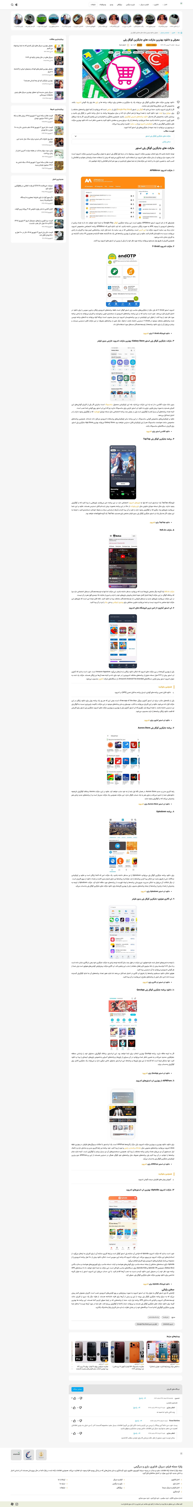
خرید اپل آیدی (155, 1498)
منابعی (109, 109)
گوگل (116, 223)
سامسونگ (109, 404)
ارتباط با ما (61, 1479)
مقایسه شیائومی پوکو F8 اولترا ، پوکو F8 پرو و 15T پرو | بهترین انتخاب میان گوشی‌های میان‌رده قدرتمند (92, 1368)
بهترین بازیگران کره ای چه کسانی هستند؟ (38, 80)
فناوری (156, 5)
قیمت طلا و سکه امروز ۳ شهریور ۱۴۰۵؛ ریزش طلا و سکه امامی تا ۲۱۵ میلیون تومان (33, 117)
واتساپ (132, 1148)
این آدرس (142, 230)
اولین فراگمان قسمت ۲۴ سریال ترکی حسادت (18, 26)
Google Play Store (124, 109)
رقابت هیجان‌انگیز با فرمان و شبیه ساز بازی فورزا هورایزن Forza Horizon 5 (138, 26)
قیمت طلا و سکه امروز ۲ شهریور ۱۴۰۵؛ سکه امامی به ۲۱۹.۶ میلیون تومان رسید (34, 164)
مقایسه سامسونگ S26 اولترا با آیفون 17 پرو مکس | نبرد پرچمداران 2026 (128, 1368)
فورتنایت (97, 411)
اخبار (165, 5)
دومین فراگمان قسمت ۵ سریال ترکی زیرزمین (162, 26)
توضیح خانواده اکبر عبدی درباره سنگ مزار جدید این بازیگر (35, 140)
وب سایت (133, 124)
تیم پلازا (178, 45)
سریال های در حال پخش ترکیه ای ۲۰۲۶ (39, 57)
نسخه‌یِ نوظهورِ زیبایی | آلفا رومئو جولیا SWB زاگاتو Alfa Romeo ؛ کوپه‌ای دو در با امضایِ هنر (54, 26)
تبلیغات (93, 4)
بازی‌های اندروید (134, 502)
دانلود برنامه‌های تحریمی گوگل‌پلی (136, 116)
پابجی (126, 1148)
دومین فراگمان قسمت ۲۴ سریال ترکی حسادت (66, 26)
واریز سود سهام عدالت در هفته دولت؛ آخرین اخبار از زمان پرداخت (34, 152)
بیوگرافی (119, 4)
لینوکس (115, 602)
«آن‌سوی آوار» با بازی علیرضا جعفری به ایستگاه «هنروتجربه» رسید (36, 199)
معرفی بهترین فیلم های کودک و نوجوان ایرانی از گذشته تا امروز (33, 70)
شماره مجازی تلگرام (176, 1498)
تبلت (160, 113)
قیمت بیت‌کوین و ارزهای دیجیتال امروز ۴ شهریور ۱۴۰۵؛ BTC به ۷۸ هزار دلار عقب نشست (34, 222)
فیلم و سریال (145, 5)
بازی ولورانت (134, 506)
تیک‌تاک (138, 1148)
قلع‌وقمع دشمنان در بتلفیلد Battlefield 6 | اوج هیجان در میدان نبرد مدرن (90, 26)
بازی (96, 102)
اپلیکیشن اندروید (146, 124)
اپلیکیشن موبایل (164, 33)
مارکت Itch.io (169, 591)
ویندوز (121, 602)
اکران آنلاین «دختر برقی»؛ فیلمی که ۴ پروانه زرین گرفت (34, 209)
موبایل (168, 113)
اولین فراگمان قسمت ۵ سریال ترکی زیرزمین (114, 26)
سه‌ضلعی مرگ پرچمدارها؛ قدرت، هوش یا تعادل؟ (165, 1367)
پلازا (179, 33)
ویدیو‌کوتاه (103, 4)
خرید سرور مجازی (144, 1498)
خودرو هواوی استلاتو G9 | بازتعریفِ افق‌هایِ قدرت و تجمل (150, 26)
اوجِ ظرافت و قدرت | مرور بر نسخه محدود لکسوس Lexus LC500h (102, 26)
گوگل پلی (140, 109)
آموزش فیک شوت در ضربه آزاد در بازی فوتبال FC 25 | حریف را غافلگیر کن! (42, 26)
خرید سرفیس (165, 1498)
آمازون (101, 679)
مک (106, 602)
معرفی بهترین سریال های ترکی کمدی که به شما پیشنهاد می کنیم (33, 47)
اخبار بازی (176, 1483)
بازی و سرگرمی (130, 4)
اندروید (78, 102)
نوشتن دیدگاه (77, 1389)
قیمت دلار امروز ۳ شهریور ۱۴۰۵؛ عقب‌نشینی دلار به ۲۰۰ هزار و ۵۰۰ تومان (33, 129)
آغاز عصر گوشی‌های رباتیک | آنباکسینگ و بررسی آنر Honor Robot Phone (30, 26)
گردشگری (176, 1492)
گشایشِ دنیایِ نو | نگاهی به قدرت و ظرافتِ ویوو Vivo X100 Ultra (78, 26)
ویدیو (111, 4)
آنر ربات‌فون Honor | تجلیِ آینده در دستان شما (174, 26)
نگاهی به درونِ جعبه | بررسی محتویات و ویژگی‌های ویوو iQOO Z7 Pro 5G (126, 26)
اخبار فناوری (175, 1479)
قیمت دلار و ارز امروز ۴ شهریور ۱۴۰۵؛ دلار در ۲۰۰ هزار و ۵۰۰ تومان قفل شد (34, 234)
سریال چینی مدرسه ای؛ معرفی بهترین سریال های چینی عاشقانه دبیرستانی (33, 93)
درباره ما (62, 1483)
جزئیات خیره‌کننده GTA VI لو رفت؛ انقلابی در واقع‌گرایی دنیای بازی (34, 187)
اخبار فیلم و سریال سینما (171, 1487)
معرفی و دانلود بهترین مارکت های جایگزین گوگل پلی (144, 33)
